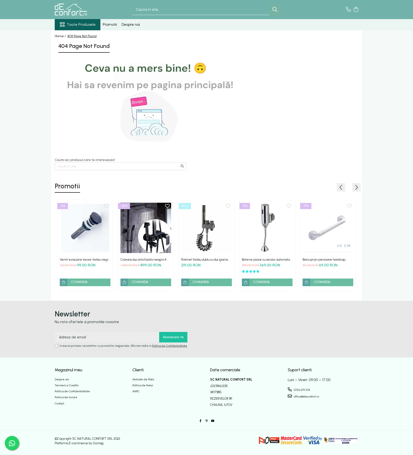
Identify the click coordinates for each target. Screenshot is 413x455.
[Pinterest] (206, 421)
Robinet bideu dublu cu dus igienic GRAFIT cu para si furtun (204, 259)
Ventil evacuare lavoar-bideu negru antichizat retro (85, 259)
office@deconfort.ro (306, 396)
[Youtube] (212, 421)
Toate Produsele (81, 24)
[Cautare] (275, 9)
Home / (60, 36)
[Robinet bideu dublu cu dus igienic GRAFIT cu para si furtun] (206, 227)
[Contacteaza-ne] (348, 9)
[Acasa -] (79, 10)
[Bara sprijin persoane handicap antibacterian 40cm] (328, 227)
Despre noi (131, 24)
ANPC (136, 391)
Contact (59, 403)
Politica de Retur (142, 385)
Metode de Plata (143, 379)
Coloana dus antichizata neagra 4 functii (143, 259)
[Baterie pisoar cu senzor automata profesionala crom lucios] (267, 227)
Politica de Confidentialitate (169, 345)
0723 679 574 (301, 390)
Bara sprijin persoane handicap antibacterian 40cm (324, 259)
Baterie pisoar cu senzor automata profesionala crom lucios (266, 259)
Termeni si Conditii (67, 385)
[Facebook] (200, 421)
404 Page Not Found (82, 36)
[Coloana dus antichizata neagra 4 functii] (145, 227)
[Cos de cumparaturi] (355, 9)
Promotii (110, 24)
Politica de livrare (66, 397)
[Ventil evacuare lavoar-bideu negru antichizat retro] (85, 227)
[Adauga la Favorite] (106, 206)
